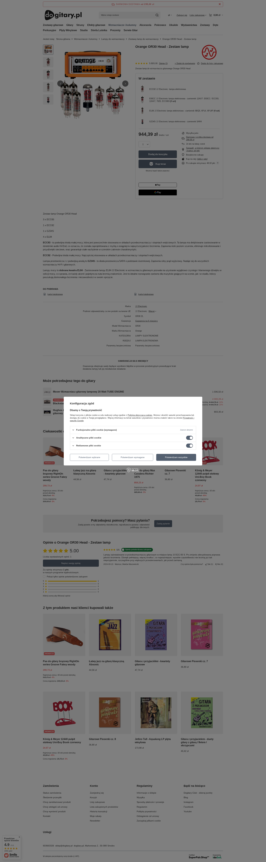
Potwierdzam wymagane (133, 457)
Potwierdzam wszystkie (176, 457)
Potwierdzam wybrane (89, 457)
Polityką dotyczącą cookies (140, 415)
